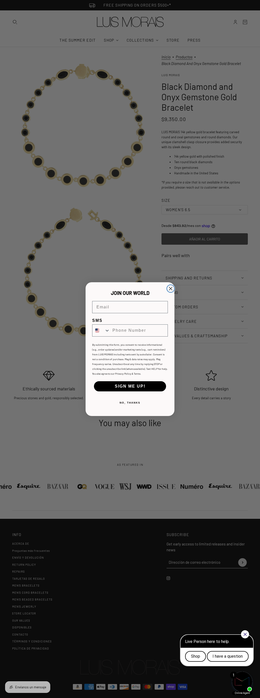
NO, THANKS (130, 402)
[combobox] (101, 330)
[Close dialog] (170, 288)
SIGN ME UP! (130, 386)
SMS (97, 320)
